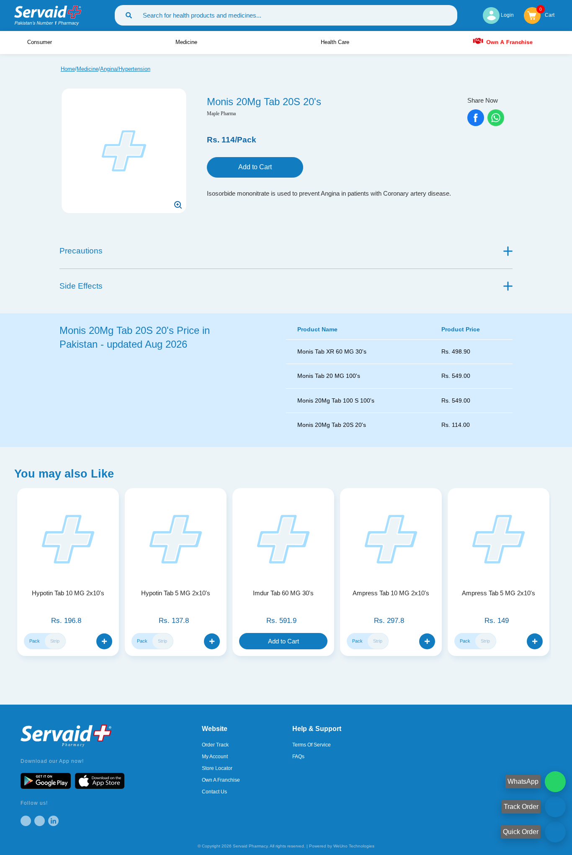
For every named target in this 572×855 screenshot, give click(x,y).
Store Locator (217, 768)
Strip (54, 640)
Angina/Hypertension (125, 69)
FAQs (298, 756)
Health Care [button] (336, 42)
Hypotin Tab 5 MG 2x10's (175, 593)
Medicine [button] (187, 42)
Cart (549, 14)
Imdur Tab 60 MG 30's (283, 593)
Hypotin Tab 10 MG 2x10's (68, 593)
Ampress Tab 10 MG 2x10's (391, 593)
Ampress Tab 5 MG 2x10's (498, 593)
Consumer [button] (40, 42)
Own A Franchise (509, 42)
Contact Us (214, 792)
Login (507, 15)
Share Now (482, 100)
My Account (215, 756)
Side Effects (81, 286)
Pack (34, 640)
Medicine (87, 69)
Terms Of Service (311, 745)
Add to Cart (255, 166)
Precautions (81, 250)
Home (68, 69)
